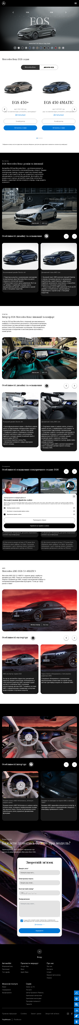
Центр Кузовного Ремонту (35, 993)
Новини (49, 978)
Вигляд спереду (35, 625)
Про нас (49, 966)
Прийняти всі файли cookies (39, 526)
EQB (51, 12)
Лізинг (4, 987)
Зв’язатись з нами (20, 128)
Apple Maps (24, 972)
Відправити (39, 931)
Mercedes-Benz (30, 67)
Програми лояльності (33, 1001)
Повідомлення (24, 899)
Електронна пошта (26, 878)
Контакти (50, 969)
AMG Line (44, 223)
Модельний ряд (7, 966)
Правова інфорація (9, 1013)
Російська (17, 1019)
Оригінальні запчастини (34, 995)
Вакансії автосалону (54, 975)
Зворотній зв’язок (52, 1013)
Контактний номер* (26, 889)
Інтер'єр (39, 751)
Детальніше (20, 115)
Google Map (25, 966)
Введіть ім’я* (24, 868)
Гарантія (29, 1004)
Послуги (29, 990)
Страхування (6, 990)
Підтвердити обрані (39, 520)
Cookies (24, 1013)
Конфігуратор (20, 121)
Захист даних (36, 1013)
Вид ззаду (45, 624)
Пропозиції (5, 969)
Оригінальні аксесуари (33, 998)
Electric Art (35, 223)
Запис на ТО (30, 987)
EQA (27, 12)
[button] (13, 12)
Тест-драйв (6, 972)
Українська (6, 1019)
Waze (22, 969)
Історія (49, 972)
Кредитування (7, 993)
